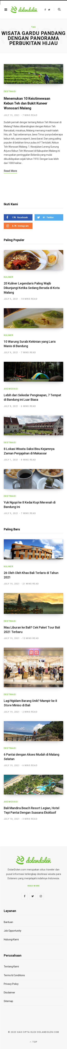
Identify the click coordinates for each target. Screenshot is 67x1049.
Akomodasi (11, 389)
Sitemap (8, 1001)
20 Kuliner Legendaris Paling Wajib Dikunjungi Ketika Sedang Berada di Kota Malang (32, 288)
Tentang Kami (11, 966)
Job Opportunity (12, 930)
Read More (33, 886)
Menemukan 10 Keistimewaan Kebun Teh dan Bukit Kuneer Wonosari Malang (27, 103)
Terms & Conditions (14, 975)
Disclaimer (9, 992)
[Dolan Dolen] (24, 9)
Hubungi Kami (11, 939)
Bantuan (8, 922)
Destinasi (10, 91)
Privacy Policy (11, 984)
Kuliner (8, 277)
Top (34, 1042)
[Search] (57, 9)
